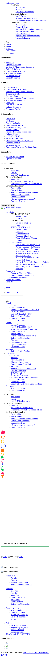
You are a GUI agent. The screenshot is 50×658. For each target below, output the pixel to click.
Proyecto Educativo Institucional (28, 247)
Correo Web (10, 119)
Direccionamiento (22, 234)
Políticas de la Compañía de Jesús (19, 132)
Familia (9, 46)
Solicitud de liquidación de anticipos (29, 29)
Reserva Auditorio (13, 123)
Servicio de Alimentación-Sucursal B (20, 67)
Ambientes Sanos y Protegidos (27, 249)
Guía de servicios (12, 3)
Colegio (9, 623)
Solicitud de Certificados (25, 31)
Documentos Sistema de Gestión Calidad (21, 147)
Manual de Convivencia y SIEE (28, 245)
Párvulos (14, 578)
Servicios (9, 589)
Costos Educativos (23, 34)
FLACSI (19, 218)
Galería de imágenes (13, 69)
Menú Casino (21, 16)
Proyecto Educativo (18, 625)
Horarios (19, 9)
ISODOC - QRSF (13, 136)
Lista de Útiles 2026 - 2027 (16, 71)
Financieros (15, 600)
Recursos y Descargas (14, 138)
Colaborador (10, 51)
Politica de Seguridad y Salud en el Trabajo (32, 262)
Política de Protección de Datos (27, 258)
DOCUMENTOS (18, 242)
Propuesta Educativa (23, 236)
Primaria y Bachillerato (19, 582)
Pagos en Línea (21, 25)
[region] (25, 484)
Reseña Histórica (22, 229)
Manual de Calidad (23, 260)
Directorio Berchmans (14, 125)
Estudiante (10, 44)
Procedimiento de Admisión (21, 585)
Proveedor (10, 53)
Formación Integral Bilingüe (26, 238)
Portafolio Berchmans (19, 277)
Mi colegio (10, 212)
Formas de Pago (22, 27)
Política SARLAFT (23, 256)
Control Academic (13, 78)
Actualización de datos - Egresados (19, 141)
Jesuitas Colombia (22, 216)
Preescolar (15, 580)
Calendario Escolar (13, 76)
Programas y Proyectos (19, 627)
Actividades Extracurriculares (27, 18)
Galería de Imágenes (18, 617)
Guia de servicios (12, 292)
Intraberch (10, 121)
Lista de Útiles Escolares (25, 12)
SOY (8, 288)
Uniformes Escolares (14, 105)
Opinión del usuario (13, 65)
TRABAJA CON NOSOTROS (18, 634)
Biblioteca (10, 63)
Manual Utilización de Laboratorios (29, 264)
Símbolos (19, 232)
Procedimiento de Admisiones (22, 275)
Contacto (9, 282)
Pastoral (19, 240)
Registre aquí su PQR (19, 610)
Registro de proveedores (15, 157)
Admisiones (20, 7)
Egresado (9, 49)
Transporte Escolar (23, 38)
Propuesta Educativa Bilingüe (22, 273)
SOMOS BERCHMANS (20, 227)
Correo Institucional (13, 280)
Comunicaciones (12, 608)
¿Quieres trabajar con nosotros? (28, 36)
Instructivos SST (12, 130)
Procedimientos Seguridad (16, 127)
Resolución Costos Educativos (27, 251)
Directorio (10, 103)
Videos (18, 225)
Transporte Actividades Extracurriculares (31, 20)
